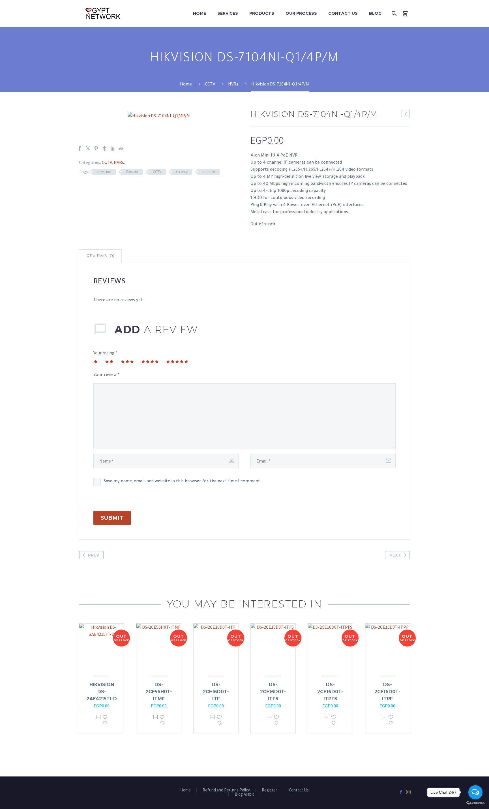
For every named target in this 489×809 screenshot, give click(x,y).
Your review (106, 375)
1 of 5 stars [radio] (95, 361)
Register (269, 790)
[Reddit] (121, 148)
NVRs (119, 162)
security (182, 171)
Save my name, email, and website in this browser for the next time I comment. (182, 482)
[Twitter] (88, 148)
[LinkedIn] (112, 148)
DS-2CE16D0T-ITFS (273, 691)
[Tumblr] (104, 148)
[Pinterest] (96, 148)
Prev (93, 555)
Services (227, 13)
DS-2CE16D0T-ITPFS (330, 691)
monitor (208, 171)
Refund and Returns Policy (226, 790)
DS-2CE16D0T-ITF (216, 691)
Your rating (105, 353)
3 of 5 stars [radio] (127, 361)
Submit (112, 518)
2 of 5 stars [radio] (109, 361)
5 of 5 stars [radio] (177, 361)
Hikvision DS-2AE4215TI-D (102, 691)
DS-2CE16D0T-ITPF (387, 691)
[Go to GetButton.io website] (475, 803)
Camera (132, 171)
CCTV (107, 162)
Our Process (301, 13)
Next (395, 555)
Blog (375, 13)
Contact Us (343, 13)
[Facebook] (80, 148)
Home (199, 13)
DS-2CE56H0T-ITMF (159, 691)
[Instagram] (408, 792)
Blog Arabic (244, 794)
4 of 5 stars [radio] (150, 361)
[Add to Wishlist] (105, 721)
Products (261, 13)
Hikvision (104, 171)
